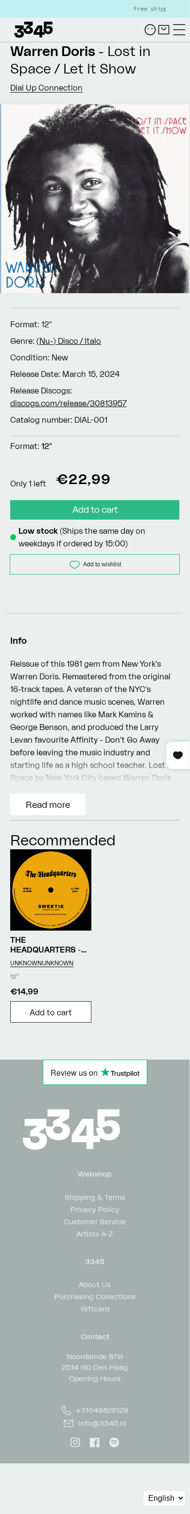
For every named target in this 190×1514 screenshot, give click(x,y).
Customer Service (95, 1221)
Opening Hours (95, 1378)
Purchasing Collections (95, 1296)
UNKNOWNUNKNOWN (41, 963)
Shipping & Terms (95, 1197)
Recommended (63, 840)
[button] (179, 30)
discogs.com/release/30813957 (68, 403)
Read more (48, 804)
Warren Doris (52, 50)
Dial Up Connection (46, 88)
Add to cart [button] (51, 1012)
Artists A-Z (94, 1233)
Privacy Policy (95, 1209)
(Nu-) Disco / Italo (68, 341)
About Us (95, 1284)
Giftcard (95, 1308)
